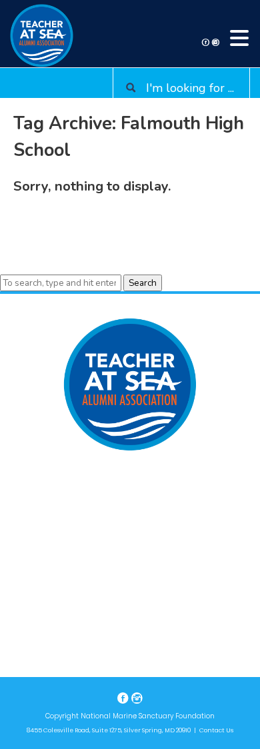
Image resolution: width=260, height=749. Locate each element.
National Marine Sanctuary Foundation (148, 716)
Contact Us (216, 730)
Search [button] (143, 283)
